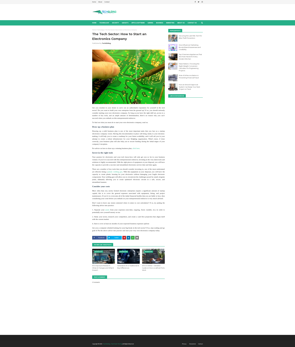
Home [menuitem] (94, 23)
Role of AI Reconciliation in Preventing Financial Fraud (189, 76)
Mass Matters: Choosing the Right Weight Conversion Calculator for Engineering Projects (189, 67)
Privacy (184, 344)
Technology (100, 30)
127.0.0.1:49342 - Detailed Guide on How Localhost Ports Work (153, 268)
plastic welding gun (115, 172)
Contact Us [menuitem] (192, 23)
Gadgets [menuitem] (125, 23)
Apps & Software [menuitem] (138, 23)
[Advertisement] (161, 12)
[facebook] (195, 2)
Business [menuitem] (159, 23)
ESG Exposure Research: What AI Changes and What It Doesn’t (103, 268)
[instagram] (202, 2)
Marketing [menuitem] (170, 23)
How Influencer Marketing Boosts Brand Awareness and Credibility (190, 47)
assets (107, 210)
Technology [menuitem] (104, 23)
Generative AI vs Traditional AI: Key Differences (128, 267)
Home (94, 2)
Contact (106, 2)
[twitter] (198, 2)
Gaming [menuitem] (150, 23)
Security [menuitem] (115, 23)
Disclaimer (192, 344)
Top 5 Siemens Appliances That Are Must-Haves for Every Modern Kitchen (190, 56)
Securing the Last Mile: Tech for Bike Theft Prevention (190, 37)
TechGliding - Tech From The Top (112, 344)
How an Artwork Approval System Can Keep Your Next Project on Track (189, 87)
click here (136, 148)
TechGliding (106, 43)
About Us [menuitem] (181, 23)
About (100, 2)
